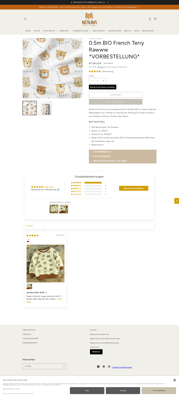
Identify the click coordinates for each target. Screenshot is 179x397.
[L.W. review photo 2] (29, 286)
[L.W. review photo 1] (45, 264)
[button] (25, 19)
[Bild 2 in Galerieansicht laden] (45, 108)
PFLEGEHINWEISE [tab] (102, 156)
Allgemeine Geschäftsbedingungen (104, 343)
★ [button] (177, 201)
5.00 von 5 (49, 187)
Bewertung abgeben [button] (133, 188)
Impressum (94, 347)
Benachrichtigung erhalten (102, 87)
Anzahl (91, 76)
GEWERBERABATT (30, 343)
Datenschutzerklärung (99, 334)
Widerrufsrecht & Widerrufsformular (105, 339)
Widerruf (96, 352)
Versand (100, 67)
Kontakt (93, 330)
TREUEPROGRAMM (31, 339)
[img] (32, 235)
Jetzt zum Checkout (115, 102)
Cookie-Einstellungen (122, 367)
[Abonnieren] (63, 366)
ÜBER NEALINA (29, 330)
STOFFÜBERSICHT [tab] (102, 152)
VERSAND (27, 334)
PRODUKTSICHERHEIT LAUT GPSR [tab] (110, 161)
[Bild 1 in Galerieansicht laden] (30, 108)
